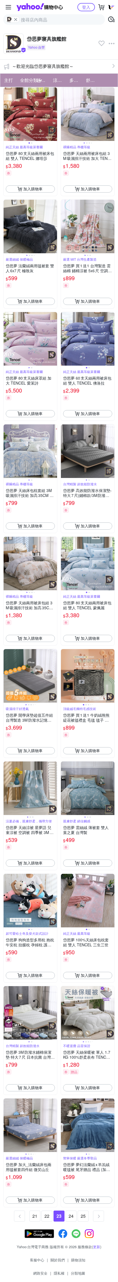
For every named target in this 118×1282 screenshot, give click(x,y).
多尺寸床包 (76, 80)
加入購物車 (33, 188)
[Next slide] (53, 114)
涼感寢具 (59, 80)
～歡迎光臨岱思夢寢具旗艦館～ (43, 66)
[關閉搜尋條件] (15, 19)
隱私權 (59, 1273)
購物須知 (78, 1259)
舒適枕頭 (92, 80)
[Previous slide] (7, 114)
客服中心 (37, 1259)
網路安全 (40, 1273)
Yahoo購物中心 (39, 7)
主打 (8, 80)
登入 (86, 7)
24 (71, 1216)
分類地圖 (78, 1273)
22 (46, 1216)
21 (34, 1216)
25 (83, 1216)
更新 (96, 1246)
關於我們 (57, 1259)
